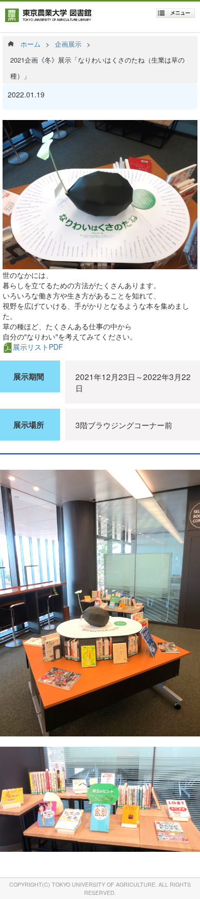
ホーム (31, 44)
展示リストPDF (38, 347)
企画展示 (68, 44)
